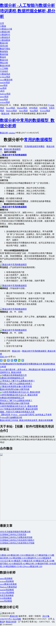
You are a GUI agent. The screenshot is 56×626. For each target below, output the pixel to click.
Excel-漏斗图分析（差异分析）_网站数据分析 (20, 369)
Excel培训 (10, 108)
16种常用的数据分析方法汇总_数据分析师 (19, 406)
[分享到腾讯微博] (8, 360)
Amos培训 (23, 111)
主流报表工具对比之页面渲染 (13, 534)
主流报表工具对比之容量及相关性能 (16, 537)
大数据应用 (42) (19, 563)
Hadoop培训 (11, 111)
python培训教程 (7, 592)
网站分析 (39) (32, 563)
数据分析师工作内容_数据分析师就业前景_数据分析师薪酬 (26, 420)
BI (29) (23, 566)
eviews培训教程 (7, 581)
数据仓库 (4, 60)
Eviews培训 (45, 111)
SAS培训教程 (6, 598)
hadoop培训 (5, 94)
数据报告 (4, 51)
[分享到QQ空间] (5, 360)
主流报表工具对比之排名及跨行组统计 (17, 540)
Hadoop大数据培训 (8, 587)
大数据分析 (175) (31, 555)
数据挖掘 (4, 54)
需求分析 (4, 46)
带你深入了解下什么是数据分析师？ (16, 400)
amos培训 (4, 96)
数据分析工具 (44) (44, 561)
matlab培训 (5, 82)
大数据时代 (5, 34)
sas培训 (3, 88)
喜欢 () (3, 356)
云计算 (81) (9, 561)
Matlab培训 (22, 108)
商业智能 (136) (19, 558)
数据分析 (4, 43)
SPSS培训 (33, 108)
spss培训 (3, 85)
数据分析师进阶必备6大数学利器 (14, 403)
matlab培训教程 (7, 590)
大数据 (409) (5, 555)
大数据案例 (5, 40)
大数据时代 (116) (33, 558)
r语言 (2, 91)
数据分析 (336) (17, 555)
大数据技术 (5, 37)
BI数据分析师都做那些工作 (12, 397)
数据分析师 (5, 65)
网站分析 (4, 63)
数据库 (3, 57)
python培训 (5, 77)
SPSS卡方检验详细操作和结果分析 (15, 531)
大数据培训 (5, 74)
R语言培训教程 (7, 595)
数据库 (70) (19, 561)
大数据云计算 (6, 29)
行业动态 (4, 71)
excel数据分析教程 (8, 584)
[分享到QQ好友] (12, 360)
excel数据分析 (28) (34, 566)
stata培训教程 (6, 601)
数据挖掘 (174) (45, 555)
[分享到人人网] (15, 360)
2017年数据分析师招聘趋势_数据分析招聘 (19, 409)
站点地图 (17, 619)
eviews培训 (5, 102)
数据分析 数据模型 (12, 149)
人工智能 (4, 68)
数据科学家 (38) (45, 563)
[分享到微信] (19, 360)
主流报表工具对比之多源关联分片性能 (17, 543)
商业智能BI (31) (13, 566)
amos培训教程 (6, 578)
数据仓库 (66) (30, 561)
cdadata (12, 133)
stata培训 (4, 99)
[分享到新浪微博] (1, 360)
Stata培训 (34, 111)
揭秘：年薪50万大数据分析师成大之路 (17, 412)
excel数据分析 (6, 79)
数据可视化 (5, 48)
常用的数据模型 (38, 139)
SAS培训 (43, 108)
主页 (2, 23)
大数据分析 (5, 32)
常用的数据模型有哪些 (34, 146)
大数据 (3, 26)
